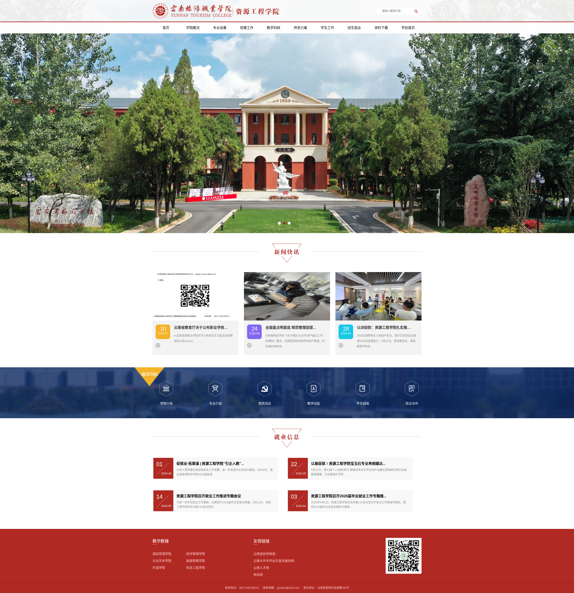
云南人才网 (261, 567)
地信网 (258, 574)
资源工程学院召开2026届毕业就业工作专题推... (348, 496)
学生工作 (327, 28)
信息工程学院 (195, 567)
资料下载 (381, 28)
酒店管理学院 (161, 554)
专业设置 (219, 28)
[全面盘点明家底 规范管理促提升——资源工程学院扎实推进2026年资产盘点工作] (287, 296)
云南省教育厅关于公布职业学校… (201, 327)
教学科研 (273, 28)
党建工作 (246, 28)
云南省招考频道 (264, 554)
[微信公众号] (404, 555)
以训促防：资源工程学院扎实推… (384, 327)
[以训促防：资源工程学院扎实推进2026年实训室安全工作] (378, 296)
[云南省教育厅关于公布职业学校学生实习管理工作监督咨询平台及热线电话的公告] (195, 296)
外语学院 (158, 567)
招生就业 (354, 28)
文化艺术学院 (161, 561)
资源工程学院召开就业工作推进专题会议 (208, 496)
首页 (166, 28)
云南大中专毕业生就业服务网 (273, 561)
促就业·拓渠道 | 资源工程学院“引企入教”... (210, 463)
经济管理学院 (195, 554)
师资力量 (300, 28)
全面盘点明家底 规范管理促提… (291, 327)
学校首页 (408, 28)
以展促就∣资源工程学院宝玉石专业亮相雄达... (348, 463)
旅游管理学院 (195, 561)
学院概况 (193, 28)
